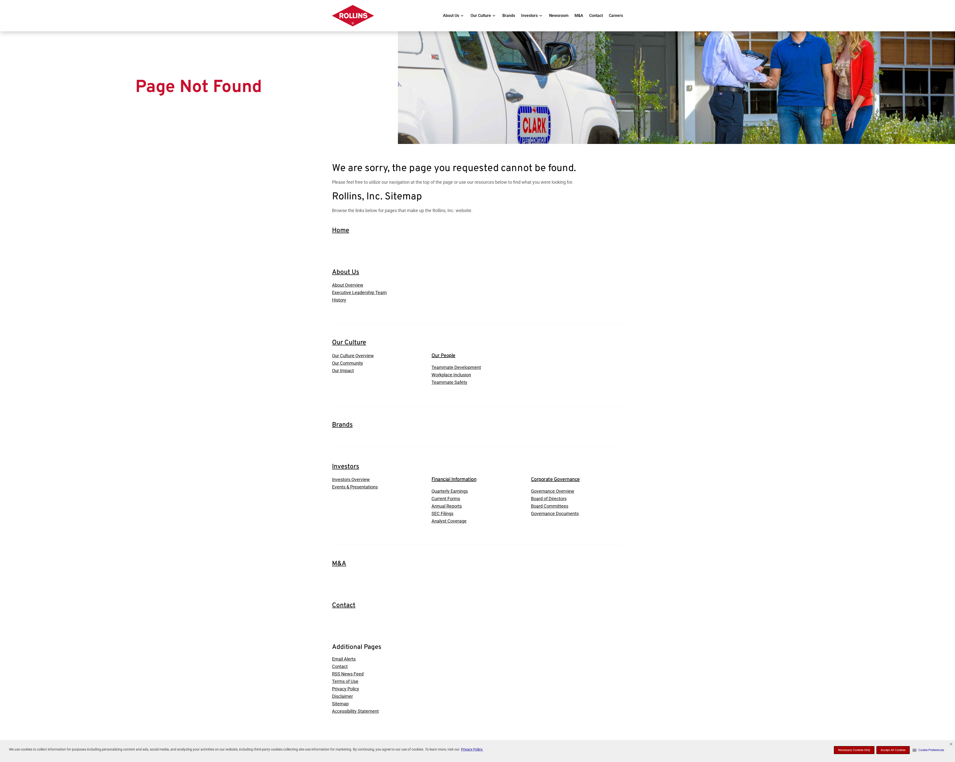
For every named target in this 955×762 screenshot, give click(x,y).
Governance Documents (555, 513)
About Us (451, 15)
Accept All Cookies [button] (893, 750)
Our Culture (481, 15)
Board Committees (549, 506)
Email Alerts (344, 659)
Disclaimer (342, 696)
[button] (928, 750)
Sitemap (340, 703)
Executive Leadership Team (359, 292)
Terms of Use (345, 681)
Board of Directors (549, 498)
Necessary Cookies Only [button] (854, 750)
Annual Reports (446, 506)
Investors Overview (351, 479)
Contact (596, 15)
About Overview (347, 285)
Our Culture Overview (353, 355)
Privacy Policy (345, 688)
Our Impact (343, 370)
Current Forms (445, 498)
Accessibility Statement (355, 711)
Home (340, 230)
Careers (616, 15)
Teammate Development (456, 367)
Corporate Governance (555, 479)
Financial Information (454, 479)
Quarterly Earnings (449, 491)
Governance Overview (552, 491)
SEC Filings (442, 513)
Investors (529, 15)
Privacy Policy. (472, 749)
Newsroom (559, 15)
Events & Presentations (355, 487)
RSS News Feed (348, 673)
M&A (578, 15)
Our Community (347, 363)
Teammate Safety (449, 382)
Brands (508, 15)
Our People (443, 356)
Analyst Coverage (449, 521)
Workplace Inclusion (451, 374)
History (339, 300)
